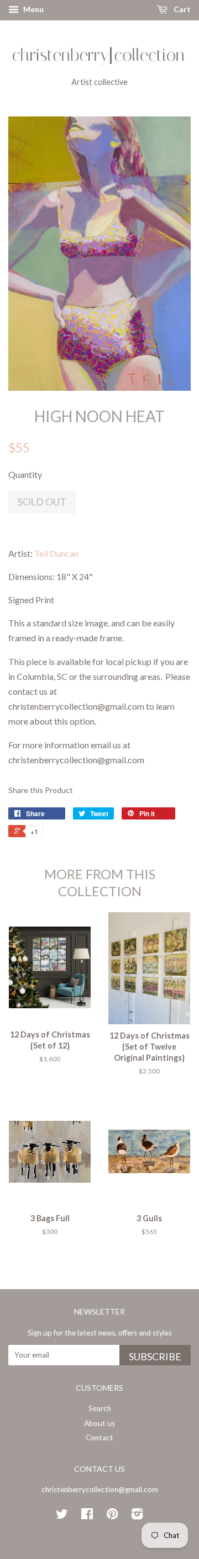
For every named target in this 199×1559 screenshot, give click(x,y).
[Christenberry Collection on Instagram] (137, 1516)
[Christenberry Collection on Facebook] (87, 1516)
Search (99, 1408)
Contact (99, 1437)
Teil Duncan (56, 553)
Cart (181, 9)
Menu (33, 9)
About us (99, 1423)
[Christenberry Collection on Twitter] (62, 1516)
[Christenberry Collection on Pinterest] (112, 1516)
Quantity (25, 474)
